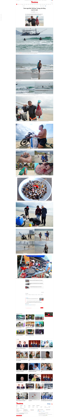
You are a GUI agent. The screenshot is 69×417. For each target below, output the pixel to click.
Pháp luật (33, 4)
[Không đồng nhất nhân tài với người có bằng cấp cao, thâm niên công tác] (47, 343)
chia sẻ (40, 6)
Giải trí (42, 4)
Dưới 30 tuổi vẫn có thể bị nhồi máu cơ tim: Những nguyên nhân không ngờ (47, 400)
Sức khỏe (26, 4)
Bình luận (1, 19)
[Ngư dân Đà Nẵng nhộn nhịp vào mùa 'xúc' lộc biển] (27, 287)
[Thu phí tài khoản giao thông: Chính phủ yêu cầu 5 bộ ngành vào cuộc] (20, 317)
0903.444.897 (32, 410)
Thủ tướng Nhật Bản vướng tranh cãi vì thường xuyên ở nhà (39, 389)
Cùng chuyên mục (19, 313)
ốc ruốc (50, 52)
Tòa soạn (43, 0)
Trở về (1, 20)
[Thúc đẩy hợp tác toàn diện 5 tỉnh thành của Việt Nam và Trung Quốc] (39, 317)
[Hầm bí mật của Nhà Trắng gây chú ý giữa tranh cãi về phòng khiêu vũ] (30, 386)
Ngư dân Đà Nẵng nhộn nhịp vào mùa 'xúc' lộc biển (35, 286)
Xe (16, 407)
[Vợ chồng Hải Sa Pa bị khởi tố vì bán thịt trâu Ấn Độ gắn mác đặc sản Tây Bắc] (34, 354)
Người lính (37, 4)
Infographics (37, 405)
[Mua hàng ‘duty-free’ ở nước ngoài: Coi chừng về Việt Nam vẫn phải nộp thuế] (30, 324)
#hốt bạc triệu (33, 294)
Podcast (29, 405)
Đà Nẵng (20, 52)
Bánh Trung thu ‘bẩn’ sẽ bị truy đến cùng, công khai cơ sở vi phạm (21, 400)
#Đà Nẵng (29, 294)
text (41, 6)
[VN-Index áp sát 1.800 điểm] (39, 331)
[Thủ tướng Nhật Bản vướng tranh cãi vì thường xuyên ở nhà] (39, 386)
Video (50, 4)
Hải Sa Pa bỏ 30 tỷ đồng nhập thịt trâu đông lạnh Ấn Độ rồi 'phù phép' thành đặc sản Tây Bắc (22, 359)
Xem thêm (52, 4)
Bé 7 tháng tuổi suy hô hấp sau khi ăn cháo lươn (34, 400)
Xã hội (18, 4)
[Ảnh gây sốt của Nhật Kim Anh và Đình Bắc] (47, 366)
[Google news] (44, 411)
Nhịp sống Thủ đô (17, 408)
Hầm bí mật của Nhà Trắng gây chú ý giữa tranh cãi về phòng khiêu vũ (30, 389)
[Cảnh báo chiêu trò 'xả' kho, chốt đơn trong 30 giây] (30, 317)
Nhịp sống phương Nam (22, 408)
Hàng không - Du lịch (46, 407)
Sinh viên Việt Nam (36, 0)
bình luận (44, 6)
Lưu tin (1, 17)
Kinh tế (20, 4)
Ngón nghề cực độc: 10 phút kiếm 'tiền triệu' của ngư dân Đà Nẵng (36, 283)
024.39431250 (18, 411)
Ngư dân (26, 26)
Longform (33, 405)
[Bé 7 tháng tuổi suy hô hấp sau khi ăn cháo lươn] (34, 395)
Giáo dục (44, 4)
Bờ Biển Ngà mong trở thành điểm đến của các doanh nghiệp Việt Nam (34, 348)
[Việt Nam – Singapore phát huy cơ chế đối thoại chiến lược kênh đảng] (22, 343)
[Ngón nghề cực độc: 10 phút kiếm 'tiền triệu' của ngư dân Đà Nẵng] (27, 284)
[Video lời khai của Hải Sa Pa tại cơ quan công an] (47, 354)
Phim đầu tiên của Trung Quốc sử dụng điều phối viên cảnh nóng (34, 371)
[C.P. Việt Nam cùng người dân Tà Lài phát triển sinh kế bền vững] (20, 331)
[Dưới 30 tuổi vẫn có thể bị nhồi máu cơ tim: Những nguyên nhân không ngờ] (47, 395)
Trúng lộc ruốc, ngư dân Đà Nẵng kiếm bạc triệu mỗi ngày (36, 280)
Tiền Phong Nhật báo (31, 0)
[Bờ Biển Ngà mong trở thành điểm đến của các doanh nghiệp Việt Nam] (34, 343)
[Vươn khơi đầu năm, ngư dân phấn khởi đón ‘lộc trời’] (41, 299)
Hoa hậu (48, 4)
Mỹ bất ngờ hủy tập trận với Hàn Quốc (48, 389)
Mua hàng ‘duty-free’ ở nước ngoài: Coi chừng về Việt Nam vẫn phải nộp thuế (30, 328)
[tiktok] (41, 411)
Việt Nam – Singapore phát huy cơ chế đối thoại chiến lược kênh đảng (22, 348)
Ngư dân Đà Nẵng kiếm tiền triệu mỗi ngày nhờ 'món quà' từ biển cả (34, 302)
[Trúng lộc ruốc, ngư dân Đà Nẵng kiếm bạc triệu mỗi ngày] (27, 281)
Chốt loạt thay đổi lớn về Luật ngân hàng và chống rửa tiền (20, 327)
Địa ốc (24, 4)
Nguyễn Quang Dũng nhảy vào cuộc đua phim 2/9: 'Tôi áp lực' (21, 371)
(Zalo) (27, 410)
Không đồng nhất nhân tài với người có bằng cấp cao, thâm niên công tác (47, 348)
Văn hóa (40, 4)
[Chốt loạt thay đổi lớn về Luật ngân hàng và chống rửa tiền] (20, 324)
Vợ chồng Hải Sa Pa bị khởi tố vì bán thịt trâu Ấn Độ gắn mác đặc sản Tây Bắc (34, 359)
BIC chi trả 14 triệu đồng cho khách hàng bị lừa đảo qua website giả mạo (30, 335)
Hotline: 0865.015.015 (27, 0)
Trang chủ (16, 4)
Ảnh (24, 405)
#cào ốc (36, 294)
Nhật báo (21, 405)
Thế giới (28, 4)
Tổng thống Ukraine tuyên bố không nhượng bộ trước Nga (21, 382)
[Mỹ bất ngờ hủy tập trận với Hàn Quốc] (48, 386)
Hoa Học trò (39, 0)
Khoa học (46, 4)
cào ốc (18, 79)
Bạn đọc (41, 407)
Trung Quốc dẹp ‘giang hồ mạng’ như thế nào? (34, 382)
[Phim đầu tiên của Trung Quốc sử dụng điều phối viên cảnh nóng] (34, 366)
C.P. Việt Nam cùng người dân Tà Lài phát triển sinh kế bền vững (20, 335)
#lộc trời (42, 294)
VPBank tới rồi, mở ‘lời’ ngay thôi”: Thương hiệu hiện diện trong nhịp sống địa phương (39, 328)
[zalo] (42, 411)
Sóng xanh (22, 4)
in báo (43, 6)
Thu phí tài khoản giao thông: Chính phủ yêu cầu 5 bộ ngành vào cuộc (20, 320)
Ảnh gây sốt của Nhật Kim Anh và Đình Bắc (47, 371)
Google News (45, 6)
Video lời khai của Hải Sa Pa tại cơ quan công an (46, 359)
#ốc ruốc (39, 294)
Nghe (1, 14)
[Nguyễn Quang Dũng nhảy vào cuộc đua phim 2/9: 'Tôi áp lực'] (22, 366)
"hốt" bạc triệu (21, 176)
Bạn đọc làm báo (19, 415)
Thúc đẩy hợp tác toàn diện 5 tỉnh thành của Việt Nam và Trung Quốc (39, 320)
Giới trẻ (30, 4)
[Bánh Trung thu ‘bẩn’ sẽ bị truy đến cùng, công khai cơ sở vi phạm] (22, 395)
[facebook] (51, 0)
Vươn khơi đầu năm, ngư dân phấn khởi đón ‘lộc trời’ (32, 298)
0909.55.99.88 (25, 410)
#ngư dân (27, 294)
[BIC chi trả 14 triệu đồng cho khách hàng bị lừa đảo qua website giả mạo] (30, 331)
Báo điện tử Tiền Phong (34, 2)
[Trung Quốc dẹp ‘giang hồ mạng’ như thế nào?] (34, 377)
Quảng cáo (45, 0)
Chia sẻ (1, 16)
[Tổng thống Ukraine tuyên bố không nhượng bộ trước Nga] (22, 377)
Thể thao (35, 4)
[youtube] (52, 0)
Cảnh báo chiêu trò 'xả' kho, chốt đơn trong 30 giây (30, 320)
